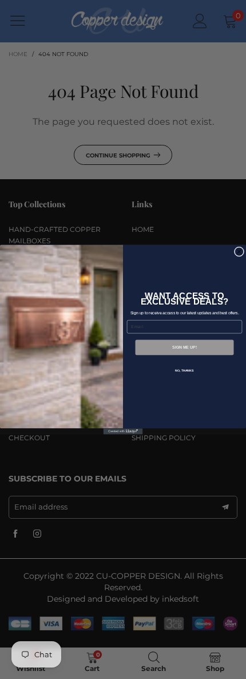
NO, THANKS (184, 370)
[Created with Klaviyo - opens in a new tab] (123, 431)
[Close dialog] (239, 251)
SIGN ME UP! (184, 347)
